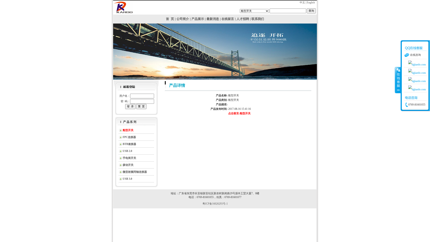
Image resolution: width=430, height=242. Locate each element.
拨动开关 (128, 164)
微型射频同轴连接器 (135, 171)
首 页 (170, 19)
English (311, 2)
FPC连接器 (129, 137)
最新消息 (212, 19)
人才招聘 (242, 19)
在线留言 (227, 19)
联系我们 (258, 19)
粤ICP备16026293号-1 (215, 203)
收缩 (398, 80)
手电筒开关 (129, 158)
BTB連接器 (129, 144)
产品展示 (197, 19)
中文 (302, 2)
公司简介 (182, 19)
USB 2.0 (127, 151)
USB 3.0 (127, 178)
